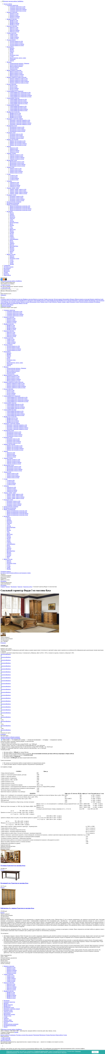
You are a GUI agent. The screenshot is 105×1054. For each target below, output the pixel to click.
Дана (11, 226)
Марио (11, 251)
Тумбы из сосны (14, 38)
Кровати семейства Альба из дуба (19, 78)
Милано (12, 247)
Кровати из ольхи (11, 973)
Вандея (12, 212)
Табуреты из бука (14, 183)
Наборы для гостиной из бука (17, 142)
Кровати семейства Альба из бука (19, 80)
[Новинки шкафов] (6, 306)
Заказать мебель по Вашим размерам (10, 737)
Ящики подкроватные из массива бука (20, 207)
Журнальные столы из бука (17, 163)
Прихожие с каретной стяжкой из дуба (20, 120)
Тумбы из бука (13, 35)
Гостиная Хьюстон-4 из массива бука (13, 865)
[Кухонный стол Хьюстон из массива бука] (52, 876)
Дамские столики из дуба (16, 154)
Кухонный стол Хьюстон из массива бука (14, 883)
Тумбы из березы (14, 37)
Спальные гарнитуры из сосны (18, 10)
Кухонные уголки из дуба (16, 196)
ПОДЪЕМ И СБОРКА (56, 740)
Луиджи (12, 250)
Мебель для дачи (11, 254)
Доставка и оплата (8, 266)
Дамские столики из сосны (17, 159)
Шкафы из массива (12, 19)
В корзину (3, 642)
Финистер (12, 217)
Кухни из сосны (14, 89)
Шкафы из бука (14, 22)
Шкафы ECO (7, 1006)
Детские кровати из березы (17, 44)
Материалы (7, 271)
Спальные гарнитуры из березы (18, 9)
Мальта (12, 230)
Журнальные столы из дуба (17, 161)
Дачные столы (10, 167)
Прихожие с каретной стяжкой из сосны (20, 124)
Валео (11, 240)
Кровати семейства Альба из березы (19, 81)
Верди (11, 224)
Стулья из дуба (14, 175)
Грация (12, 236)
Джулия (12, 221)
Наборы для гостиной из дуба (17, 141)
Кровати (12, 48)
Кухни (11, 53)
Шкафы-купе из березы (16, 116)
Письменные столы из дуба (17, 127)
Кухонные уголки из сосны (17, 200)
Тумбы (11, 52)
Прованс (12, 248)
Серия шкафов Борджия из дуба (18, 106)
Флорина (12, 215)
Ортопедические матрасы (16, 64)
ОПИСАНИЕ (6, 740)
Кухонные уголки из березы (17, 199)
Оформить (3, 295)
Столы (11, 260)
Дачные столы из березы (16, 171)
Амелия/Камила (14, 239)
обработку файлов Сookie (41, 1051)
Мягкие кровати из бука (16, 73)
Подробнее (3, 581)
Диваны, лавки (8, 1020)
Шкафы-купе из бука (15, 114)
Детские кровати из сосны (17, 45)
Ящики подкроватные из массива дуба (20, 206)
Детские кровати (11, 40)
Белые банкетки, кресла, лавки (18, 58)
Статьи (65, 1035)
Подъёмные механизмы (13, 203)
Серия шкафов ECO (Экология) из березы (21, 95)
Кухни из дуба (13, 85)
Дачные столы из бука (15, 170)
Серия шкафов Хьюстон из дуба (18, 99)
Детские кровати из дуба (16, 41)
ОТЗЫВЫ (45, 740)
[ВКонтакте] (1, 279)
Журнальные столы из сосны (17, 165)
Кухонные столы (14, 55)
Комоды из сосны (14, 31)
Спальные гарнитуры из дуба (17, 6)
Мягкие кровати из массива (14, 70)
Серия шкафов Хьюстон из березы (19, 102)
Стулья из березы (14, 178)
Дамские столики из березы (17, 157)
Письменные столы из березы (17, 129)
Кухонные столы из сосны (17, 138)
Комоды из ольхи (11, 989)
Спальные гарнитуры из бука (17, 8)
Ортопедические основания (11, 1024)
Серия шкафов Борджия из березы (19, 109)
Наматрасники (14, 69)
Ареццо (12, 214)
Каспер (12, 242)
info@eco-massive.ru (6, 1040)
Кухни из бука (13, 87)
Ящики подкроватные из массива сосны (20, 210)
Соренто (12, 237)
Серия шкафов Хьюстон (13, 98)
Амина (11, 235)
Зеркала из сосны (14, 152)
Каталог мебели (8, 4)
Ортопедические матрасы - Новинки (19, 63)
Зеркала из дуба (14, 147)
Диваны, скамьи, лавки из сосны (18, 193)
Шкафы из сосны (14, 24)
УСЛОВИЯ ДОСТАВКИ (18, 740)
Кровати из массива (12, 12)
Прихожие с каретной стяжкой (15, 118)
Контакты (6, 273)
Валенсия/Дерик (14, 222)
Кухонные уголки (11, 195)
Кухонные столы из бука (16, 135)
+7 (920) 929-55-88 (5, 288)
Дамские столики (11, 153)
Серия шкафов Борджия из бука (18, 107)
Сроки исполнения (15, 738)
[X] (6, 279)
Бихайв (16, 1032)
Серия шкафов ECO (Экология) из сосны (20, 96)
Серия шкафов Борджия (13, 105)
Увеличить (3, 654)
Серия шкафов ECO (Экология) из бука (20, 93)
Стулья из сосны (14, 179)
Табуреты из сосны (15, 186)
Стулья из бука (14, 177)
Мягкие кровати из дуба (16, 71)
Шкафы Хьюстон (8, 1004)
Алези (11, 228)
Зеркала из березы (14, 150)
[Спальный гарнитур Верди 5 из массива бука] (30, 632)
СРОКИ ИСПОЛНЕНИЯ (34, 740)
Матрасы (9, 62)
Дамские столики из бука (16, 156)
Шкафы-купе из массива (13, 111)
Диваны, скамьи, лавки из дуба (18, 189)
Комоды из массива (12, 26)
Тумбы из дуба (14, 34)
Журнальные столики (9, 1014)
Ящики (5, 1026)
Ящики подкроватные (12, 204)
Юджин (12, 225)
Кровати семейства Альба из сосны (19, 82)
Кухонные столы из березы (17, 136)
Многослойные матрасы (16, 66)
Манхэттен (13, 229)
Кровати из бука (14, 15)
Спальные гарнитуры (12, 5)
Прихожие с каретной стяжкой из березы (20, 123)
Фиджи (12, 233)
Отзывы (6, 272)
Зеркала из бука (14, 149)
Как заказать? (7, 268)
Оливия (12, 232)
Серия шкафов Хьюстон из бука (18, 100)
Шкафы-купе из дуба (15, 113)
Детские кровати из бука (16, 42)
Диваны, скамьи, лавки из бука (18, 190)
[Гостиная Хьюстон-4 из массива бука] (52, 856)
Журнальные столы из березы (17, 164)
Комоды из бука (14, 28)
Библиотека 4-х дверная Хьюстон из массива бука (17, 908)
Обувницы (12, 59)
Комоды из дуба (14, 27)
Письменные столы (12, 125)
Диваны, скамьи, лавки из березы (18, 192)
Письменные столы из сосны (17, 131)
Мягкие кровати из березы (17, 74)
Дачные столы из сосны (16, 172)
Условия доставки (5, 738)
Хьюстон (12, 218)
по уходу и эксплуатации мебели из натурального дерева (16, 572)
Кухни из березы (14, 88)
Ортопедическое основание (14, 201)
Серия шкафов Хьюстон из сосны (19, 103)
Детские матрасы (14, 67)
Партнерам (6, 269)
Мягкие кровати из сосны (16, 75)
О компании (7, 265)
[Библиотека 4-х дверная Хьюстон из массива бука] (52, 897)
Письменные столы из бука (17, 128)
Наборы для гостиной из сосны (18, 145)
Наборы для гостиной (12, 139)
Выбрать (8, 654)
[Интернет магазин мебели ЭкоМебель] (12, 1)
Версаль (12, 244)
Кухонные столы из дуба (16, 134)
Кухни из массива (11, 84)
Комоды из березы (14, 30)
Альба (11, 219)
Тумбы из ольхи (11, 981)
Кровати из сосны (14, 17)
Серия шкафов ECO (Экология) (15, 91)
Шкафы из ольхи (11, 998)
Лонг (11, 253)
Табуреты (9, 181)
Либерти (12, 243)
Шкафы (12, 49)
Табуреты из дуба (14, 182)
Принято (95, 1052)
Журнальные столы (12, 160)
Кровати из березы (15, 16)
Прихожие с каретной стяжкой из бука (20, 121)
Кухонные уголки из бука (16, 197)
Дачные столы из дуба (15, 168)
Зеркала (12, 60)
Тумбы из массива (11, 33)
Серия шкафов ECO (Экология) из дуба (20, 92)
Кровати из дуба (14, 13)
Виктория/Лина (14, 246)
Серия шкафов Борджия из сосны (18, 110)
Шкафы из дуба (14, 20)
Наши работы (7, 275)
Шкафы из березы (14, 23)
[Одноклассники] (4, 279)
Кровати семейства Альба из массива (16, 77)
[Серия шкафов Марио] (7, 304)
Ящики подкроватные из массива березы (20, 208)
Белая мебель (10, 46)
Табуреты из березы (15, 185)
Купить (2, 870)
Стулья (11, 56)
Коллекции (10, 211)
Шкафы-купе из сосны (16, 117)
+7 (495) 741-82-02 (5, 285)
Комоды (12, 51)
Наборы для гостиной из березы (18, 143)
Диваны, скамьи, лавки (13, 188)
